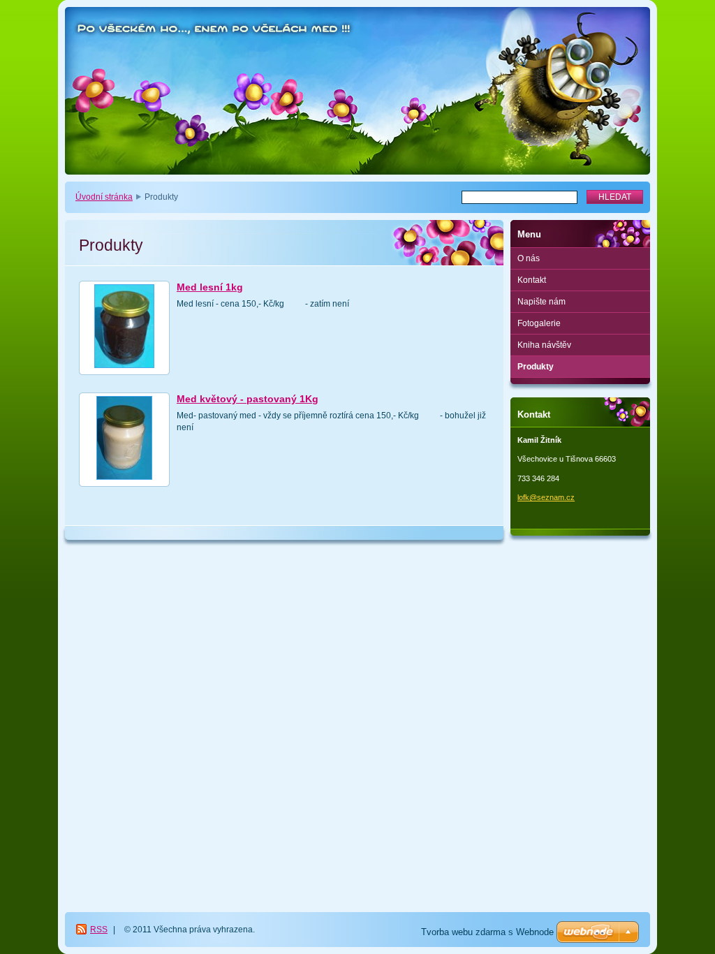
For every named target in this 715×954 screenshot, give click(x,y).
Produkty (535, 367)
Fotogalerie (539, 323)
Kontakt (531, 280)
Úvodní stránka (104, 197)
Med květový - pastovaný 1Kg (247, 398)
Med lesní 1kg (210, 287)
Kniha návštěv (544, 345)
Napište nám (541, 302)
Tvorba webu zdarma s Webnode (487, 932)
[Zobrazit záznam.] (124, 328)
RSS (99, 929)
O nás (528, 258)
